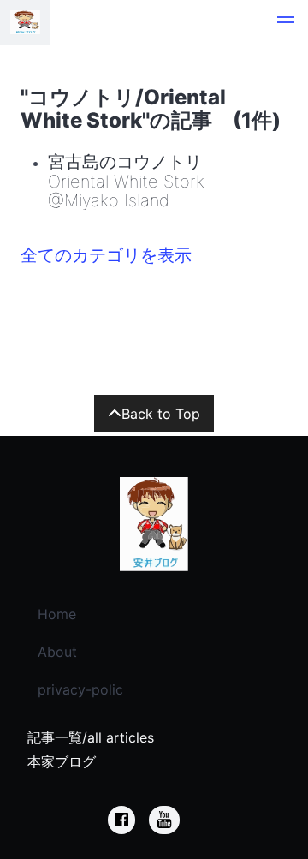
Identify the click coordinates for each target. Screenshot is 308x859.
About (57, 651)
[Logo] (25, 22)
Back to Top (160, 413)
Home (57, 614)
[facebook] (121, 820)
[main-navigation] (286, 22)
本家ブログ (61, 761)
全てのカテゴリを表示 (106, 255)
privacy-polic (80, 689)
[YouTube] (164, 820)
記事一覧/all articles (90, 737)
